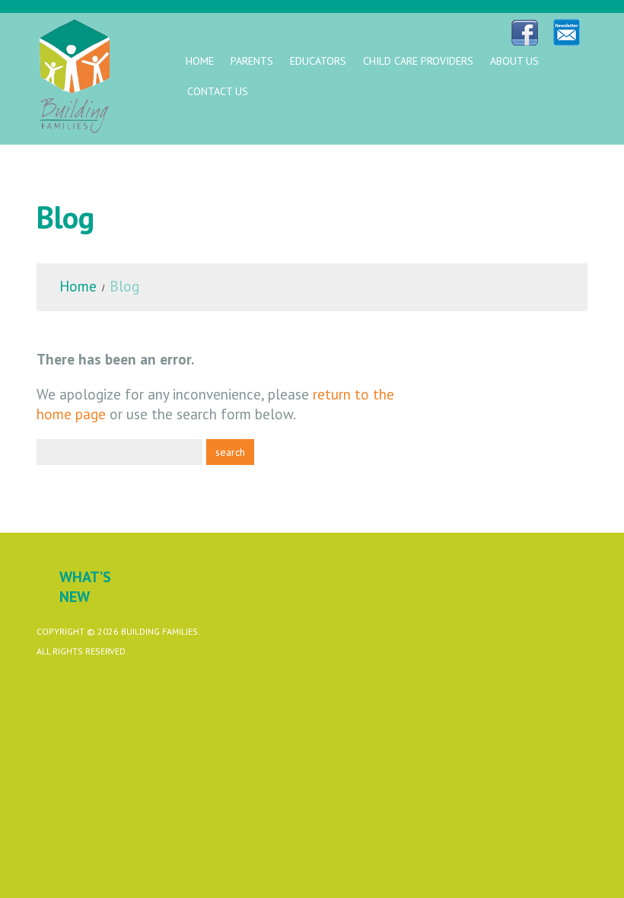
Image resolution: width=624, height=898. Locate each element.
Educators (318, 61)
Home (200, 61)
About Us (514, 61)
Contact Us (217, 91)
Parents (252, 61)
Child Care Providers (418, 61)
